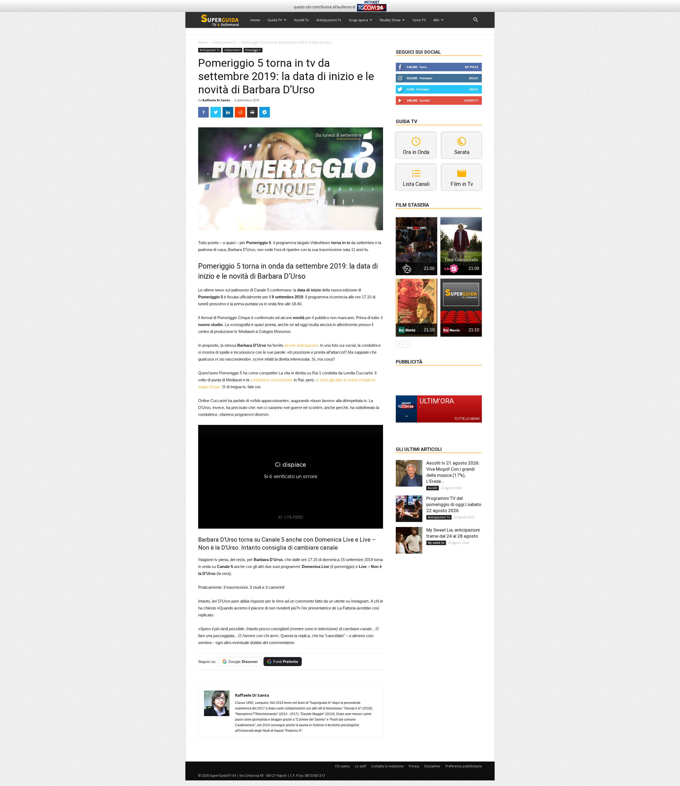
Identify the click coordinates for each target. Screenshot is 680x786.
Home (255, 20)
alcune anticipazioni (301, 345)
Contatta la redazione (387, 766)
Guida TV (274, 20)
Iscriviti (471, 100)
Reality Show (390, 20)
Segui (473, 78)
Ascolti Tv (301, 20)
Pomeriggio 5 (253, 50)
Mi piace (471, 67)
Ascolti (432, 488)
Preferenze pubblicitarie (463, 766)
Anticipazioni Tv (328, 20)
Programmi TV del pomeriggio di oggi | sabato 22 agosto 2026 (453, 504)
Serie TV (419, 20)
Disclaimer (432, 766)
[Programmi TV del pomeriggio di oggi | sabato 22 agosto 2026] (409, 508)
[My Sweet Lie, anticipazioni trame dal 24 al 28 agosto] (409, 540)
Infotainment (232, 50)
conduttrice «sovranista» (271, 380)
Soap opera (358, 20)
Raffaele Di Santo (216, 100)
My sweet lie (436, 543)
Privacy (414, 766)
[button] (475, 20)
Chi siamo (342, 766)
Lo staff (360, 766)
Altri (436, 20)
